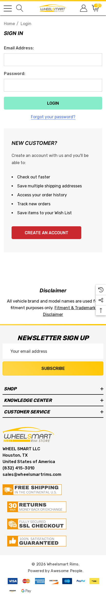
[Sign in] (83, 8)
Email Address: (19, 48)
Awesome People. (67, 571)
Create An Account (46, 232)
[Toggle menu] (8, 8)
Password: (14, 73)
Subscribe (53, 368)
